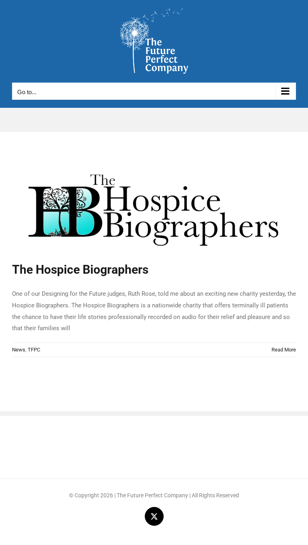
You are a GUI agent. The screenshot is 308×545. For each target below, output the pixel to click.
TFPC (34, 350)
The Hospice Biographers (80, 269)
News (18, 350)
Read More (284, 350)
